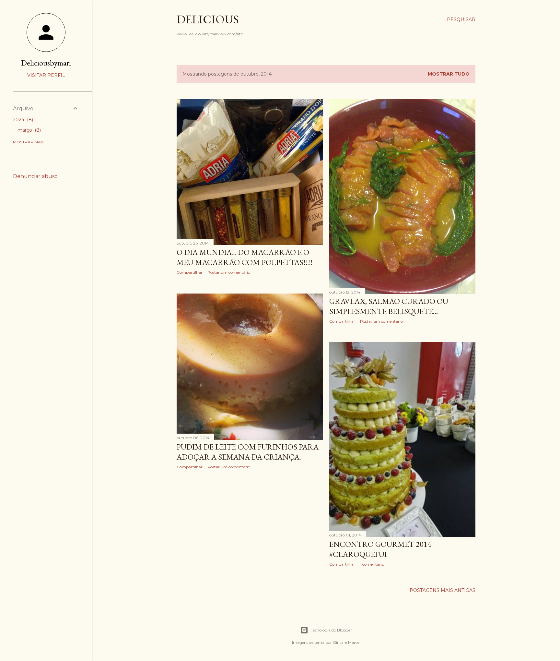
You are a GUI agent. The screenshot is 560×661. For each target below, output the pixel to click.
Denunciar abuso (35, 176)
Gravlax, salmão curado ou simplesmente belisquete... (388, 306)
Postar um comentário (228, 272)
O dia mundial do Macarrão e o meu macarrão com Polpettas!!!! (244, 257)
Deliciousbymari (46, 63)
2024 (22, 120)
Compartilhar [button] (190, 272)
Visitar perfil (46, 75)
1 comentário (372, 564)
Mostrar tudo (449, 74)
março (29, 130)
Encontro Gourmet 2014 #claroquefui (380, 549)
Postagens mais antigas (442, 590)
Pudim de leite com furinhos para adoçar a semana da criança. (248, 452)
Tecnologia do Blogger (331, 630)
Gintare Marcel (346, 642)
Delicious (208, 19)
